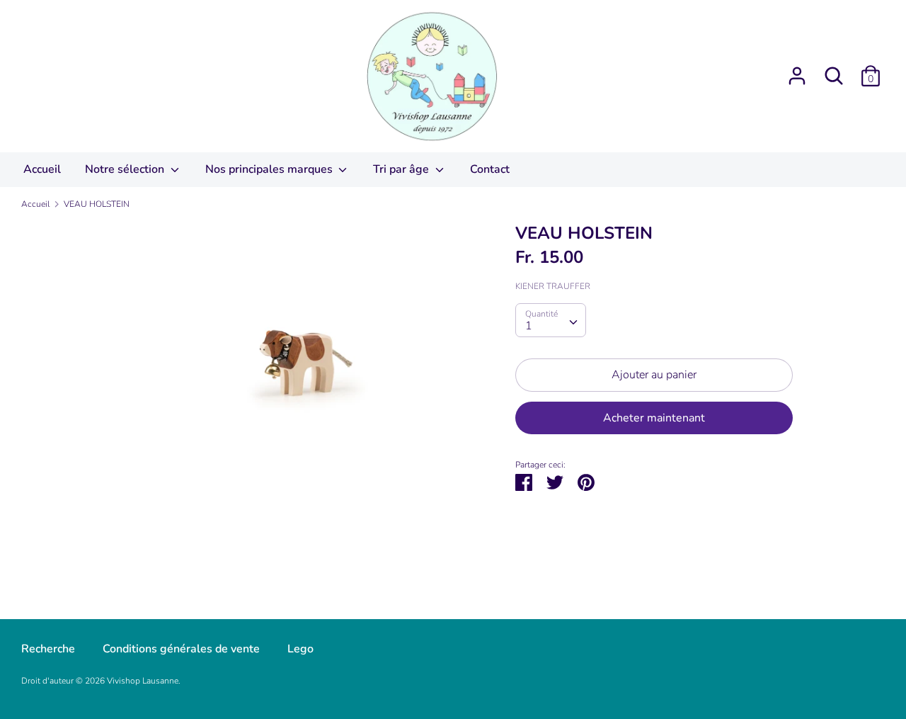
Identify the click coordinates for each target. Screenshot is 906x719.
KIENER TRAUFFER (552, 286)
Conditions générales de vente (181, 649)
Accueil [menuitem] (42, 169)
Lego (300, 649)
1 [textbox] (528, 326)
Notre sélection (126, 169)
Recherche (48, 649)
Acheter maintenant (654, 418)
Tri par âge (402, 169)
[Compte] (797, 70)
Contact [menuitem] (490, 169)
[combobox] (550, 320)
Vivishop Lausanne (142, 680)
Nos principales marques (270, 169)
